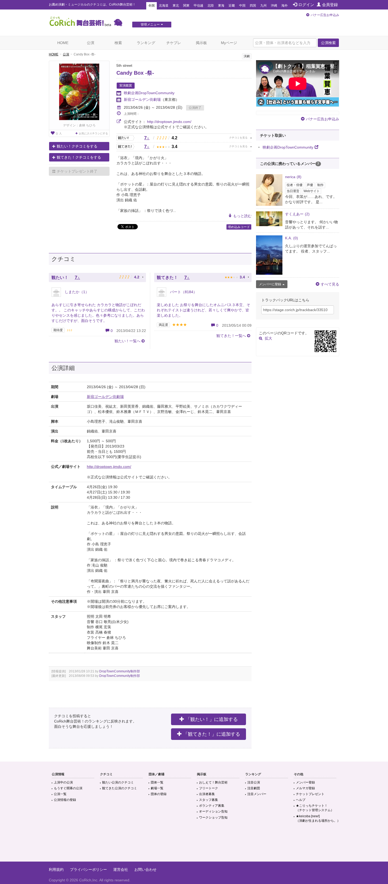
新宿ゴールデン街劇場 (142, 99)
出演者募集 (207, 794)
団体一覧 (157, 782)
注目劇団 (253, 788)
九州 (263, 5)
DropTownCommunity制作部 (119, 671)
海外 (284, 5)
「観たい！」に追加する (212, 719)
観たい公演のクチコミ (118, 782)
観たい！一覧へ (127, 341)
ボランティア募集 (211, 805)
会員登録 (330, 4)
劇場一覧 (157, 788)
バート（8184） (183, 292)
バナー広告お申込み (325, 15)
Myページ (229, 43)
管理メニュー (150, 24)
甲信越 (198, 5)
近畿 (232, 5)
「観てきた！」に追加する (211, 734)
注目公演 (253, 782)
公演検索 (328, 43)
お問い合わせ (145, 869)
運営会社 (120, 869)
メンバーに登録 (270, 284)
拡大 (268, 338)
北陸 (210, 5)
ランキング (146, 43)
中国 (242, 5)
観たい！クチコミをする (77, 146)
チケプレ (173, 43)
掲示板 (201, 43)
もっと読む (242, 216)
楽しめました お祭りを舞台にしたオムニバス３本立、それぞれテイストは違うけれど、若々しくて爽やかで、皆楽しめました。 (203, 310)
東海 (221, 5)
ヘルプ (300, 800)
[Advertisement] (194, 844)
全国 (151, 5)
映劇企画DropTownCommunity (149, 93)
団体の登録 (159, 794)
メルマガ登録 (305, 788)
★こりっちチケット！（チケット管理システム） (315, 808)
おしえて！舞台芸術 (213, 782)
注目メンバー (256, 794)
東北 (176, 5)
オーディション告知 (213, 811)
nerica (293, 177)
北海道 (163, 5)
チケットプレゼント (310, 794)
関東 (186, 5)
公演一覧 (60, 794)
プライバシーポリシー (88, 869)
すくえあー (297, 214)
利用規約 (56, 869)
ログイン (306, 4)
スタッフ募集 (208, 800)
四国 (253, 5)
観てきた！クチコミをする (79, 157)
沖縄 (274, 5)
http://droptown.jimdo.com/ (169, 122)
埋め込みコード (239, 227)
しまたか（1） (76, 292)
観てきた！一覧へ (231, 336)
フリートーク (208, 788)
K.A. (291, 238)
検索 (118, 43)
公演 (90, 43)
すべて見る (330, 284)
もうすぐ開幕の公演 (68, 788)
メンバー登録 (305, 782)
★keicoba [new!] (318, 818)
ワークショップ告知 (213, 817)
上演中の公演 (63, 782)
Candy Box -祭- (135, 73)
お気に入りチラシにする (93, 133)
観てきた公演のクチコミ (119, 788)
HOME (62, 43)
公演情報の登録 (65, 800)
